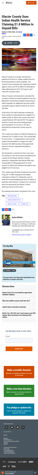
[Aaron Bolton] (6, 220)
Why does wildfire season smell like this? (16, 301)
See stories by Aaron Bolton (21, 235)
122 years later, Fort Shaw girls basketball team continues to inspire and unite (18, 278)
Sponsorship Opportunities (11, 441)
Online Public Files (9, 451)
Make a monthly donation (19, 370)
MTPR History (8, 440)
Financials (6, 449)
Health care (24, 204)
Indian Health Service (14, 200)
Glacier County (12, 204)
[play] (3, 473)
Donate (32, 3)
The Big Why (8, 246)
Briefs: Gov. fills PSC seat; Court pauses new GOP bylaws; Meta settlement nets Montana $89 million (19, 315)
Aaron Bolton (17, 217)
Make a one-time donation (19, 388)
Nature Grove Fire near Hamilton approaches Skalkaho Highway (17, 294)
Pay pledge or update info (19, 407)
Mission (6, 438)
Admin (6, 444)
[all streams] (35, 472)
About (5, 435)
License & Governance (10, 447)
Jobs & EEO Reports (9, 453)
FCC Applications (8, 450)
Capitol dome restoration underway (14, 307)
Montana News (12, 196)
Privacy (6, 442)
